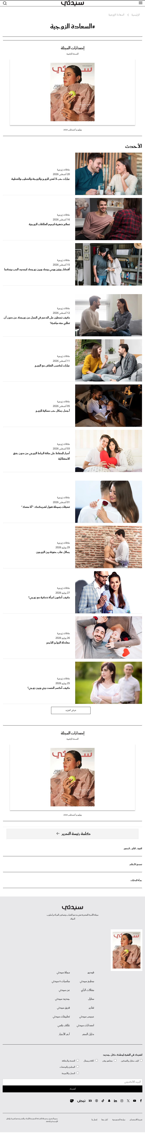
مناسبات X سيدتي (61, 981)
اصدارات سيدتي (85, 1025)
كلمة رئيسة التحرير (76, 834)
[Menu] (140, 3)
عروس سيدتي (86, 1016)
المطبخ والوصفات (67, 1067)
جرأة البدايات (136, 880)
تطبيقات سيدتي (61, 1016)
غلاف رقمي (63, 1025)
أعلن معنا (105, 1119)
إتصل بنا (94, 1119)
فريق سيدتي (63, 1007)
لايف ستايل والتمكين (130, 1061)
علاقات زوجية (63, 170)
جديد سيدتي (62, 999)
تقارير (91, 1007)
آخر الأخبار (64, 1034)
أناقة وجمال (89, 1061)
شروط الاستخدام (136, 1119)
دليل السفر (88, 1034)
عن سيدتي (64, 990)
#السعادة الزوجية (72, 26)
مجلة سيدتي (63, 972)
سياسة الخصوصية (118, 1119)
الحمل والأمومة (68, 1073)
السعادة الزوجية (116, 15)
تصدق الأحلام (136, 864)
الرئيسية (135, 15)
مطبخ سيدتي (87, 981)
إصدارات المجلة (72, 48)
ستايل (91, 999)
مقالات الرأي (87, 990)
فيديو (91, 972)
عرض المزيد (70, 710)
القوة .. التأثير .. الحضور (133, 848)
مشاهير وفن (107, 1061)
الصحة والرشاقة (68, 1061)
